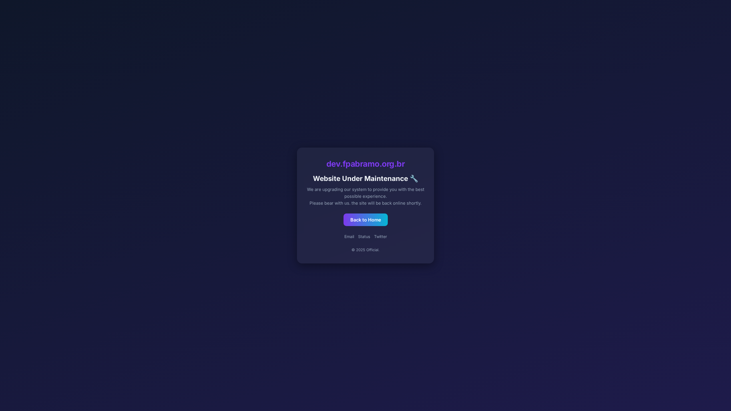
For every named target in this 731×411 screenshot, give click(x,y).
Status (364, 236)
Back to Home (365, 220)
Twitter (380, 236)
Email (349, 236)
